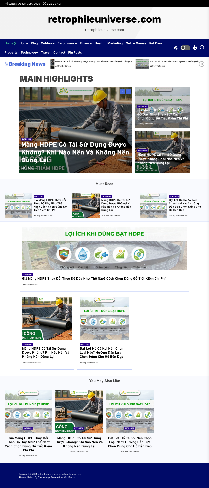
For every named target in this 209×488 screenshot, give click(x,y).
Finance (86, 43)
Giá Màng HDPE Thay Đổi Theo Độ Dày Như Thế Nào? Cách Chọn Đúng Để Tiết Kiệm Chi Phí (162, 114)
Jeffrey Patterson (126, 66)
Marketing (115, 43)
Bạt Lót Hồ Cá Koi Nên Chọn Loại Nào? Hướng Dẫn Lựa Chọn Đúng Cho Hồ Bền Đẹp (159, 61)
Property (11, 52)
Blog (34, 43)
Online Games (136, 43)
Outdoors (48, 43)
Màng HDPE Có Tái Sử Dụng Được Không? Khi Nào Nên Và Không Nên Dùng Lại (62, 61)
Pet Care (155, 43)
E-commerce (67, 43)
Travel (45, 52)
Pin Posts (75, 52)
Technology (29, 52)
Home (9, 43)
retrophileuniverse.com (104, 19)
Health (99, 43)
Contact (59, 52)
